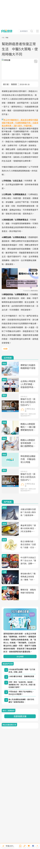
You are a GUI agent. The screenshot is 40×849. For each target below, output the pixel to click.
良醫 (3, 37)
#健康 (5, 348)
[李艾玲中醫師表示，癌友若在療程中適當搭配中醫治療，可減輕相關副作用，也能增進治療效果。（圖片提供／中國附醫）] (20, 122)
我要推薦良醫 (20, 716)
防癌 (7, 37)
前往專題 (20, 656)
